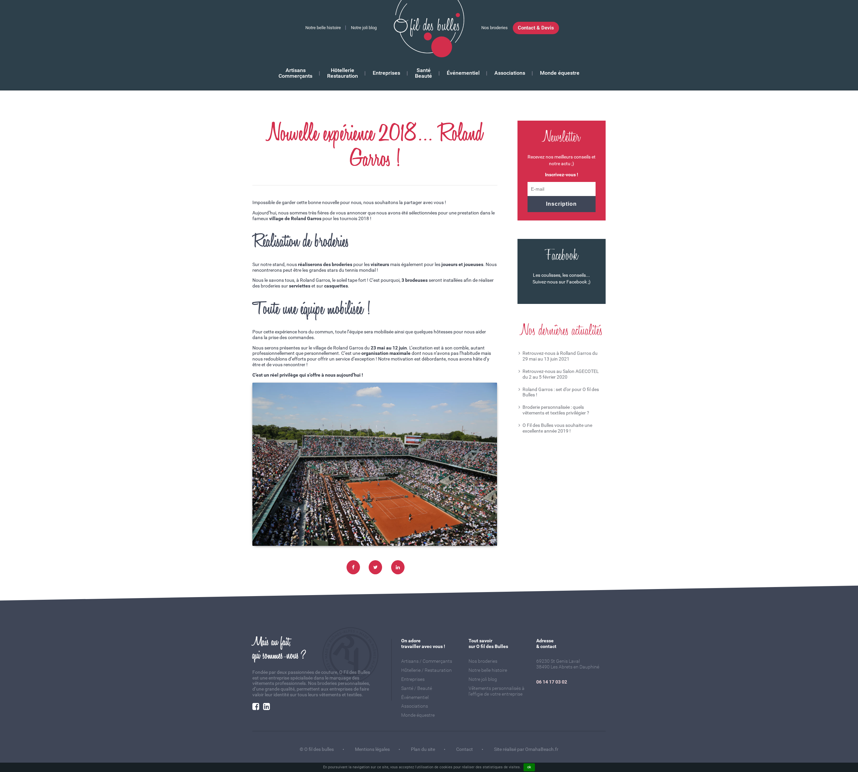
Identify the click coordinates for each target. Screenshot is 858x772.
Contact (464, 749)
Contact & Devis (536, 28)
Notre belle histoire (323, 27)
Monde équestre (559, 73)
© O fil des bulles (317, 749)
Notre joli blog (364, 27)
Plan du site (423, 749)
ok (529, 767)
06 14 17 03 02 (551, 682)
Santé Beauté (423, 73)
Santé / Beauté (416, 688)
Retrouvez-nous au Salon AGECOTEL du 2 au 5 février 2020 (561, 374)
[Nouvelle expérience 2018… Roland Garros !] (398, 567)
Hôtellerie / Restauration (426, 670)
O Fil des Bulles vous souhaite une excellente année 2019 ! (557, 428)
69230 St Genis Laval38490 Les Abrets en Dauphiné (567, 663)
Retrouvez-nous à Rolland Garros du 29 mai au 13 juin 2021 (560, 356)
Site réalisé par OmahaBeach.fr (526, 749)
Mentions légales (372, 749)
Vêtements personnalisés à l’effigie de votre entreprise (497, 691)
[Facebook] (353, 567)
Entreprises (386, 73)
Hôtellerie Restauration (342, 73)
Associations (509, 73)
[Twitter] (375, 567)
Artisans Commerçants (295, 73)
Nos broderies (494, 27)
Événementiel (463, 73)
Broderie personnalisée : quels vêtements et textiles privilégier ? (556, 409)
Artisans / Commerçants (426, 661)
